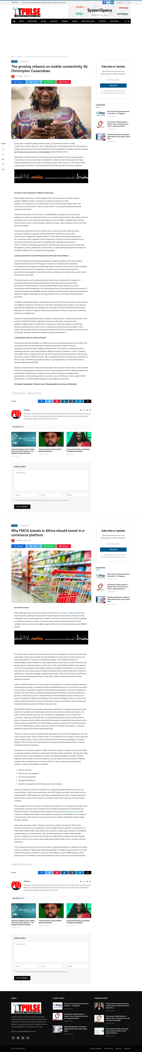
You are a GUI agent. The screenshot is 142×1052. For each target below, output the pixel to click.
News (21, 21)
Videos (74, 21)
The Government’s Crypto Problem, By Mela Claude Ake (50, 450)
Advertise (114, 21)
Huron (20, 839)
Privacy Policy (114, 93)
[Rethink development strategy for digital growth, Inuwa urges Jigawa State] (100, 136)
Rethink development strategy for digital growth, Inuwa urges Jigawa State (118, 137)
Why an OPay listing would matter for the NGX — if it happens (118, 112)
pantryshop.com (71, 812)
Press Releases (88, 21)
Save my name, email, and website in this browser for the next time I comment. (42, 500)
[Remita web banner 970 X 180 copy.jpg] (51, 183)
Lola (28, 839)
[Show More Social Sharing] (74, 82)
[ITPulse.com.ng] (26, 11)
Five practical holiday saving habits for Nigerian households (78, 450)
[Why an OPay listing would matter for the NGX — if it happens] (100, 113)
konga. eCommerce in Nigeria (21, 864)
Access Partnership (18, 393)
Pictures (102, 21)
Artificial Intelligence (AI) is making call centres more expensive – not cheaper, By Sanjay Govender (23, 451)
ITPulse (20, 76)
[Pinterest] (3, 164)
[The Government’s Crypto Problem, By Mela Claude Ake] (51, 439)
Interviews (32, 21)
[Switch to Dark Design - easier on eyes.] (125, 21)
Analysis (53, 21)
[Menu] (128, 21)
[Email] (3, 169)
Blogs (43, 21)
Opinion (65, 21)
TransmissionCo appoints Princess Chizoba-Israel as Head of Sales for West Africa (117, 1006)
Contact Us (127, 1048)
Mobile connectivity (34, 393)
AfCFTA (19, 726)
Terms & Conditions (96, 1048)
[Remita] (99, 17)
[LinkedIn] (3, 159)
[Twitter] (3, 154)
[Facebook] (3, 149)
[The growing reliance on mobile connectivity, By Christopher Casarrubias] (51, 112)
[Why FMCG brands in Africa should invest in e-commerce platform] (51, 577)
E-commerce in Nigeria (66, 613)
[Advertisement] (71, 39)
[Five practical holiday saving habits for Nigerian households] (78, 439)
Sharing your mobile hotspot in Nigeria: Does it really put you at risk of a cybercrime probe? (45, 2)
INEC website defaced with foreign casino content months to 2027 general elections (117, 1031)
